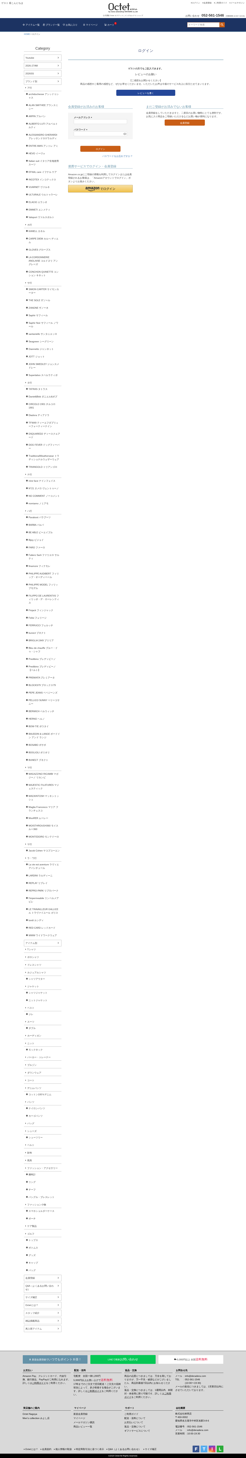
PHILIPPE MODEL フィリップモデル (43, 586)
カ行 (29, 224)
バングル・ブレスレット (41, 1197)
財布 (29, 1152)
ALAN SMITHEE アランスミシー (43, 107)
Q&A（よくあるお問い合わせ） (39, 1288)
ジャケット (33, 986)
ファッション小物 (36, 1204)
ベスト (30, 1007)
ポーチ (32, 1218)
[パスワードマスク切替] (124, 134)
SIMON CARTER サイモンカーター (44, 291)
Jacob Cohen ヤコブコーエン (44, 850)
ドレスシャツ (34, 964)
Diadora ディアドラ (39, 415)
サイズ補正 (31, 1297)
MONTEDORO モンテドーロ (44, 836)
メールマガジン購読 (84, 1422)
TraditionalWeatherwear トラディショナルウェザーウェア (44, 458)
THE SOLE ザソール (39, 300)
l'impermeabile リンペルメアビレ (44, 900)
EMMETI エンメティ (39, 209)
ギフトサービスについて (137, 1430)
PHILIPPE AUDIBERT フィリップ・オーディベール (44, 575)
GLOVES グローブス (40, 249)
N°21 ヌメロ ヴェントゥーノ (44, 488)
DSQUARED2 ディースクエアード (44, 435)
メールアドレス (83, 117)
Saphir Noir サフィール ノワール (43, 325)
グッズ (32, 1255)
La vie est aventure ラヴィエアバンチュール (44, 866)
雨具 (29, 1160)
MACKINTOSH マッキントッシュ (44, 798)
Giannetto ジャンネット (41, 349)
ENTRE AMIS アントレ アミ (43, 146)
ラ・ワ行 (32, 858)
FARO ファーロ (37, 547)
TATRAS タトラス (38, 389)
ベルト (30, 1145)
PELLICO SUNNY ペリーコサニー (44, 702)
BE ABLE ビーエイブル (41, 532)
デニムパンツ (34, 1088)
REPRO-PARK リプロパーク (43, 890)
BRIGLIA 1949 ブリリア (41, 640)
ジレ (31, 1014)
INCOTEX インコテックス (42, 179)
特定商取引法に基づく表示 (90, 1449)
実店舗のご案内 (31, 1408)
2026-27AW (31, 65)
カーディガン (34, 1035)
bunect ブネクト (37, 633)
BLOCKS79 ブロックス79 (42, 685)
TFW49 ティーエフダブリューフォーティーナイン (43, 424)
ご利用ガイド (221, 3)
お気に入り (71, 24)
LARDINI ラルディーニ (41, 875)
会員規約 (46, 1449)
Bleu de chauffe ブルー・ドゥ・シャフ (43, 650)
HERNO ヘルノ (37, 718)
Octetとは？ (31, 1305)
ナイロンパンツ (37, 1108)
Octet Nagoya (30, 1414)
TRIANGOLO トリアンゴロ (43, 467)
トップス (33, 1240)
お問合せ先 (182, 1370)
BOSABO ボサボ (37, 745)
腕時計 (32, 1174)
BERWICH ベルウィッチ (41, 711)
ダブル (32, 1028)
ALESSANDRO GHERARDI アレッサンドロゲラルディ (43, 136)
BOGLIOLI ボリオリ (39, 752)
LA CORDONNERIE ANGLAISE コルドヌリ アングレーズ (43, 261)
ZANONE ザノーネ (38, 307)
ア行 (29, 87)
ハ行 (29, 511)
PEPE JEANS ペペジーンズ (43, 692)
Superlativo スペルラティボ (43, 375)
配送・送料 (80, 1370)
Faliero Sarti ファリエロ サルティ (44, 557)
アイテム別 (31, 943)
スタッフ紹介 (32, 1313)
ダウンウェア (34, 1072)
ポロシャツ (33, 957)
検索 (222, 24)
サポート (129, 1408)
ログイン (196, 3)
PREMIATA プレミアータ (42, 677)
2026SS (29, 73)
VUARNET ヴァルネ (39, 187)
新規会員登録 (80, 1414)
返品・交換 (131, 1370)
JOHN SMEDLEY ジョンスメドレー (44, 366)
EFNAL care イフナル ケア (43, 172)
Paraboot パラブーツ (40, 517)
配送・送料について (134, 1418)
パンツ (30, 1102)
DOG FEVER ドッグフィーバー (44, 446)
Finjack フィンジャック (41, 610)
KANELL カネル (37, 231)
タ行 (29, 382)
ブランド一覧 (53, 24)
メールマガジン (238, 3)
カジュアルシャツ (36, 972)
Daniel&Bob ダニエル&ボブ (43, 396)
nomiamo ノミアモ (39, 503)
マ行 (29, 767)
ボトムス (33, 1247)
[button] (100, 188)
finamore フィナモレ (39, 566)
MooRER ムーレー (38, 818)
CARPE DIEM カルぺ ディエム (43, 240)
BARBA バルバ (36, 525)
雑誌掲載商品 (32, 1321)
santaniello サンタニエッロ (43, 334)
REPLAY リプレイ (38, 883)
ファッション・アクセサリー (42, 1168)
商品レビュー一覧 (82, 1426)
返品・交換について (134, 1426)
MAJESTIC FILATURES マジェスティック (44, 787)
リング (32, 1182)
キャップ (33, 1262)
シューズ (32, 1131)
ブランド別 (31, 81)
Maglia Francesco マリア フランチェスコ (43, 809)
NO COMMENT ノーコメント (44, 496)
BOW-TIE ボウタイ (39, 726)
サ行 (29, 283)
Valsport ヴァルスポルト (41, 217)
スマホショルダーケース (41, 1211)
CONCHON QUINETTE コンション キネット (44, 273)
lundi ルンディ (36, 920)
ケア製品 (32, 1226)
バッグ (30, 1123)
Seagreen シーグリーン (41, 341)
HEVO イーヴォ (37, 153)
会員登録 (207, 3)
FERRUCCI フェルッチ (41, 625)
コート (30, 1080)
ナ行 (29, 474)
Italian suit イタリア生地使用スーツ (44, 163)
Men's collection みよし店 (36, 1418)
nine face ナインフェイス (42, 480)
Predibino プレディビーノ (42, 659)
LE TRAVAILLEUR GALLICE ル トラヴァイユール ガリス (43, 911)
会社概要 (180, 1408)
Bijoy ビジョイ (36, 540)
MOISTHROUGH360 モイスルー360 (43, 827)
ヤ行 (29, 844)
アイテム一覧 (33, 24)
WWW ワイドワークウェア (43, 935)
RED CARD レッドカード (42, 927)
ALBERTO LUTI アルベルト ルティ (43, 125)
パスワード (81, 129)
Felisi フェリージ (38, 617)
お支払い (28, 1370)
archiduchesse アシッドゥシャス (44, 96)
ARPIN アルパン (37, 116)
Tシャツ (31, 949)
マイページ (92, 24)
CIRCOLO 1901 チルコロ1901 (42, 406)
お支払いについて (133, 1422)
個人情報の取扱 (63, 1449)
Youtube (29, 57)
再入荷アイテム (33, 1328)
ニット (30, 1043)
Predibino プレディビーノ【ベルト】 (42, 668)
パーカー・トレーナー (39, 1057)
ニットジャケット (38, 1000)
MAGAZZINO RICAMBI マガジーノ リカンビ (43, 776)
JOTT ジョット (37, 356)
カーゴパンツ (36, 1116)
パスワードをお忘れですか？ (117, 156)
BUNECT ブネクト (38, 760)
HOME (27, 34)
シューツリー (36, 1137)
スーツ (30, 1021)
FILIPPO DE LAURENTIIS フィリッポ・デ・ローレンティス (44, 599)
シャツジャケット (38, 992)
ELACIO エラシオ (38, 202)
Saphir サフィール (38, 315)
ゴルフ (30, 1233)
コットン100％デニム (40, 1094)
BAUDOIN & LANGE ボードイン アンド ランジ (44, 736)
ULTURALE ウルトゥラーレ (43, 194)
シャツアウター (37, 979)
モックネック (36, 1049)
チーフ (32, 1189)
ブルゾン (32, 1065)
